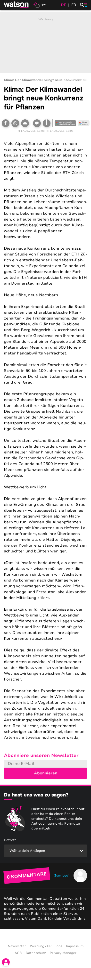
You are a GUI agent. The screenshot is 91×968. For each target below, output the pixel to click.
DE (63, 4)
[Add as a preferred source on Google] (65, 123)
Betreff (10, 840)
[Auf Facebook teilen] (5, 123)
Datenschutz (36, 953)
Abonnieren (45, 773)
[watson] (16, 4)
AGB (18, 953)
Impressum (74, 946)
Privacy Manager (63, 953)
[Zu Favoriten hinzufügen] (46, 123)
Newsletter (17, 946)
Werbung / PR (40, 946)
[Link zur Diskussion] (37, 123)
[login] (6, 962)
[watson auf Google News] (84, 123)
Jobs (58, 946)
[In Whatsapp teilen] (15, 123)
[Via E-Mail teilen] (25, 123)
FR (73, 4)
